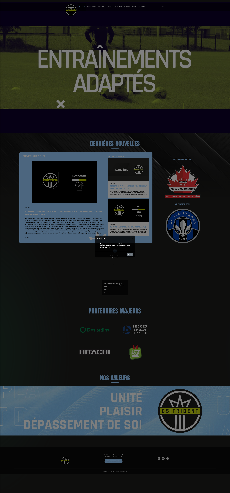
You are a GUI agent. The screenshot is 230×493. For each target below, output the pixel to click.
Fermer (130, 254)
